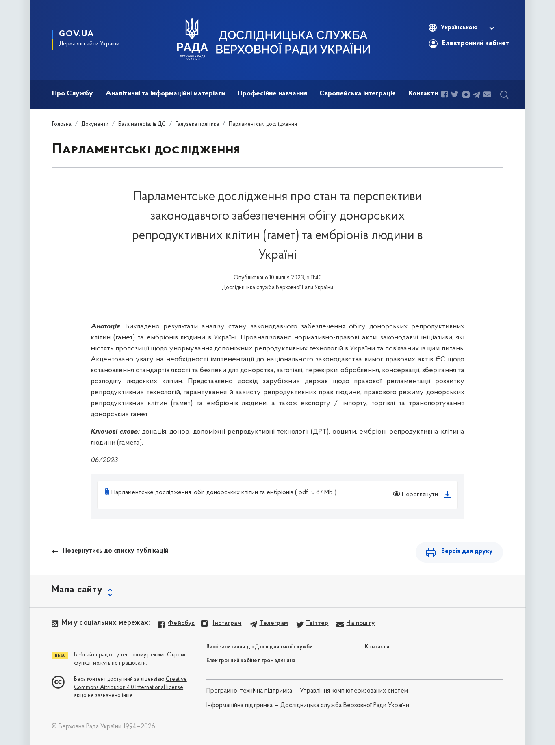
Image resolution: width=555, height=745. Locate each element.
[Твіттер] (455, 94)
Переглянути (419, 494)
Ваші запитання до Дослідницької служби (259, 647)
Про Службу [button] (72, 93)
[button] (461, 27)
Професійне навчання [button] (272, 93)
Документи (94, 124)
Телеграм (273, 623)
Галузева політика (197, 124)
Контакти (377, 647)
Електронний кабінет (475, 43)
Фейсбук (181, 623)
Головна (62, 124)
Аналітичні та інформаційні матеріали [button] (165, 93)
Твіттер (317, 623)
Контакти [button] (423, 93)
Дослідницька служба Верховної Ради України (344, 705)
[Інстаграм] (466, 94)
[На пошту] (487, 94)
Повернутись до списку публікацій (116, 551)
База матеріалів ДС (142, 124)
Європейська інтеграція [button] (357, 93)
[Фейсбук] (445, 94)
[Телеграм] (477, 94)
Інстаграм (227, 623)
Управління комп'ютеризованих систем (354, 691)
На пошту (360, 623)
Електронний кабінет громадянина (250, 661)
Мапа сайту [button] (77, 590)
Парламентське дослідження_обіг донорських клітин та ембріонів (202, 492)
